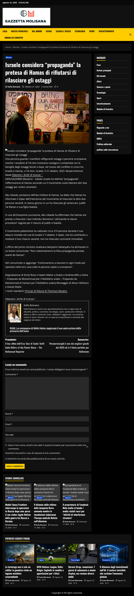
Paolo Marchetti (13, 580)
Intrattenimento (106, 31)
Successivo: (69, 345)
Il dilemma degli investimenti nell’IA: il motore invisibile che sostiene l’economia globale (114, 572)
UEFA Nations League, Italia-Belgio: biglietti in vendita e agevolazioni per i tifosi (50, 570)
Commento (11, 374)
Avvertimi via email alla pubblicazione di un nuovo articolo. (36, 458)
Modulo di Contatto (14, 37)
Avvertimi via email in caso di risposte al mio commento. (33, 453)
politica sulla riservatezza (107, 149)
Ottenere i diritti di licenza (26, 174)
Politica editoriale (104, 144)
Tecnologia (80, 31)
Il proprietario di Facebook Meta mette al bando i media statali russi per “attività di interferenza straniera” (75, 511)
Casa (5, 31)
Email (8, 424)
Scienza (11, 560)
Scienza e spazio (63, 31)
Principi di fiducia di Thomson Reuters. (46, 290)
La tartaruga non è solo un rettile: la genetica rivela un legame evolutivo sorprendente (18, 572)
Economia (106, 560)
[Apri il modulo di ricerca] (130, 34)
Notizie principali (19, 31)
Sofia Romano (14, 86)
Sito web (9, 434)
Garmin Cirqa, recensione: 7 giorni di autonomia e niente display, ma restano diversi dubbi (82, 572)
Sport (92, 31)
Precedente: (24, 345)
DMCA (99, 138)
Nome (9, 413)
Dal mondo (37, 31)
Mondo (9, 57)
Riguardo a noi (103, 127)
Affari (49, 31)
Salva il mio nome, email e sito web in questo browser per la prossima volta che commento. (47, 447)
